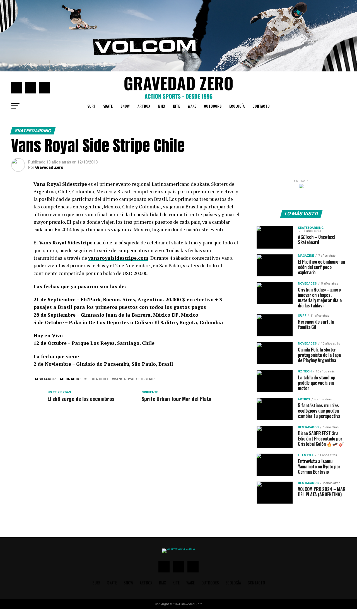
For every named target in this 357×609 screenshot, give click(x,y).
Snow (125, 106)
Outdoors (212, 106)
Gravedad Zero (49, 167)
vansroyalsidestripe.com (118, 258)
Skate (108, 106)
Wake (192, 106)
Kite (176, 106)
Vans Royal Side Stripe (135, 379)
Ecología (237, 106)
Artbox (144, 106)
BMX (161, 106)
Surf (91, 106)
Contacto (261, 106)
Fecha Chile (97, 379)
